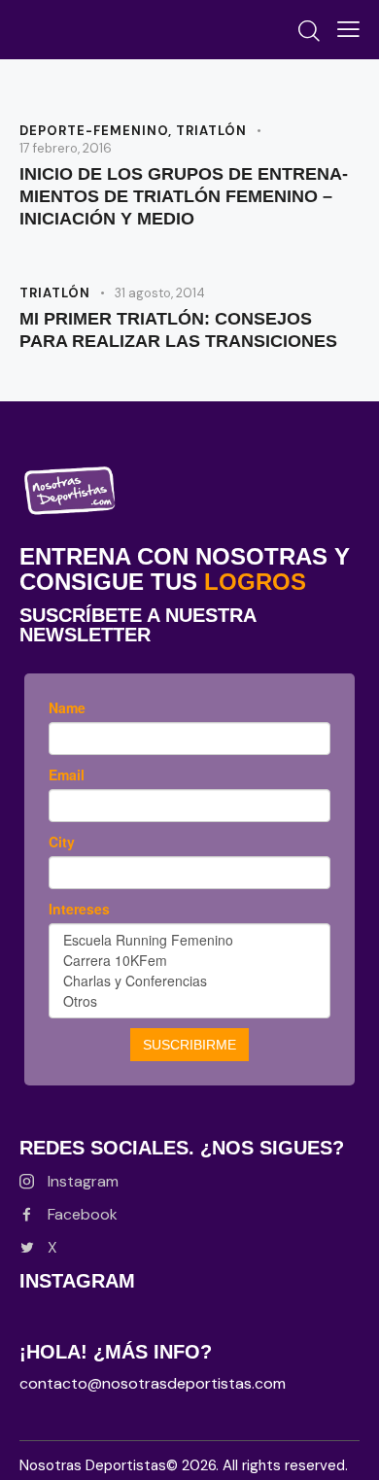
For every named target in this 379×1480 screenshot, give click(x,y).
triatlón (211, 130)
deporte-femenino (93, 130)
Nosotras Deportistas (92, 1465)
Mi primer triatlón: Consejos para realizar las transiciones (178, 330)
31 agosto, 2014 (160, 293)
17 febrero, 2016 (65, 148)
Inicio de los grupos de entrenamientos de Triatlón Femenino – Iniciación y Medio (183, 196)
